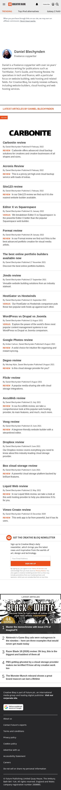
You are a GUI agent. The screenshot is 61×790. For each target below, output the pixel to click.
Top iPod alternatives (28, 11)
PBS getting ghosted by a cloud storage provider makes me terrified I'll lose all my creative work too (32, 665)
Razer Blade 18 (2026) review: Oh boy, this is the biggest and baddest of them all (31, 653)
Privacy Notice (41, 571)
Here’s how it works (27, 21)
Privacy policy (9, 737)
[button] (57, 4)
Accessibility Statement (14, 756)
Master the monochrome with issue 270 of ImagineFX (28, 628)
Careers (7, 762)
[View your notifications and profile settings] (37, 4)
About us (7, 718)
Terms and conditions (13, 731)
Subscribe (46, 4)
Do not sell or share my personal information (24, 768)
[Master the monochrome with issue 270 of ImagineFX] (30, 616)
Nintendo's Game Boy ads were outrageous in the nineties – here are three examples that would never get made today (32, 640)
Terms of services (38, 568)
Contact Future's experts (15, 725)
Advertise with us (11, 750)
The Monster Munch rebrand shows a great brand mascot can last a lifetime (29, 677)
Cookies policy (10, 743)
